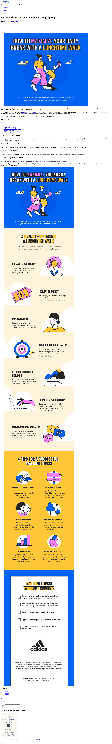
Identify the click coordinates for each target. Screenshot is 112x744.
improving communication (29, 112)
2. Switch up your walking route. (12, 129)
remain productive (38, 108)
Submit (3, 707)
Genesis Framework (30, 739)
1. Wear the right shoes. (10, 127)
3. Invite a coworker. (9, 130)
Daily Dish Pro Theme (17, 739)
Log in (44, 739)
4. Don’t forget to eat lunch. (11, 132)
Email (3, 705)
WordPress (39, 739)
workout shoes (92, 139)
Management (4, 698)
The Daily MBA (5, 2)
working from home (24, 164)
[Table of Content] (56, 122)
